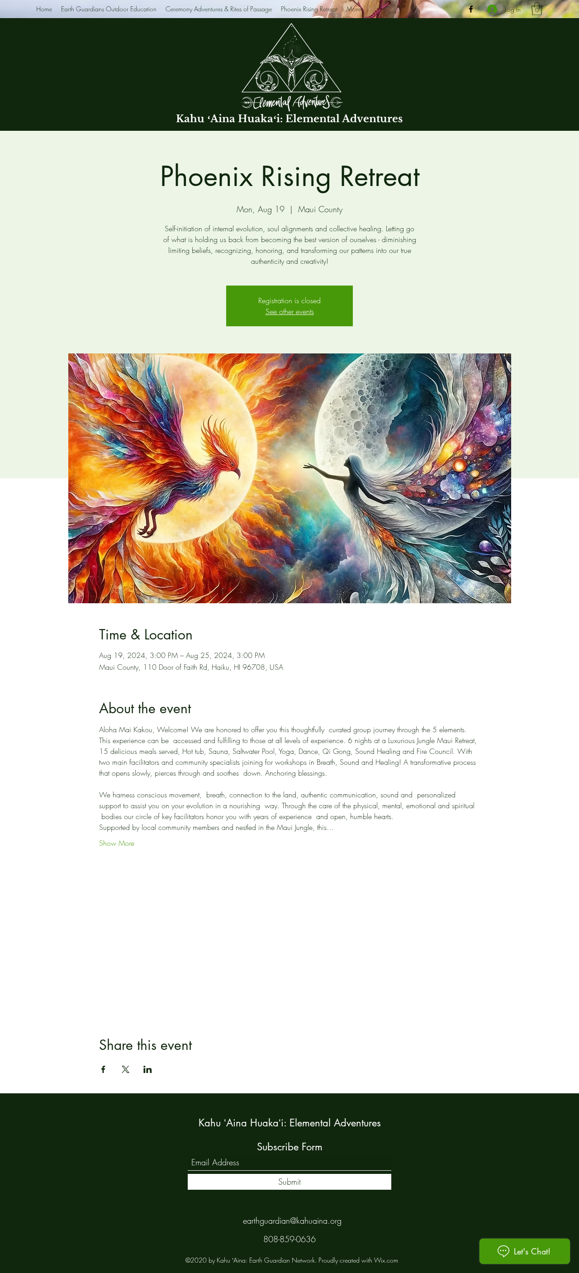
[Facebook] (470, 9)
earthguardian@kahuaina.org (292, 1220)
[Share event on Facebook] (103, 1069)
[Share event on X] (125, 1069)
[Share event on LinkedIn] (147, 1069)
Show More (116, 843)
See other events (290, 311)
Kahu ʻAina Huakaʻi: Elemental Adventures (289, 119)
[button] (537, 8)
